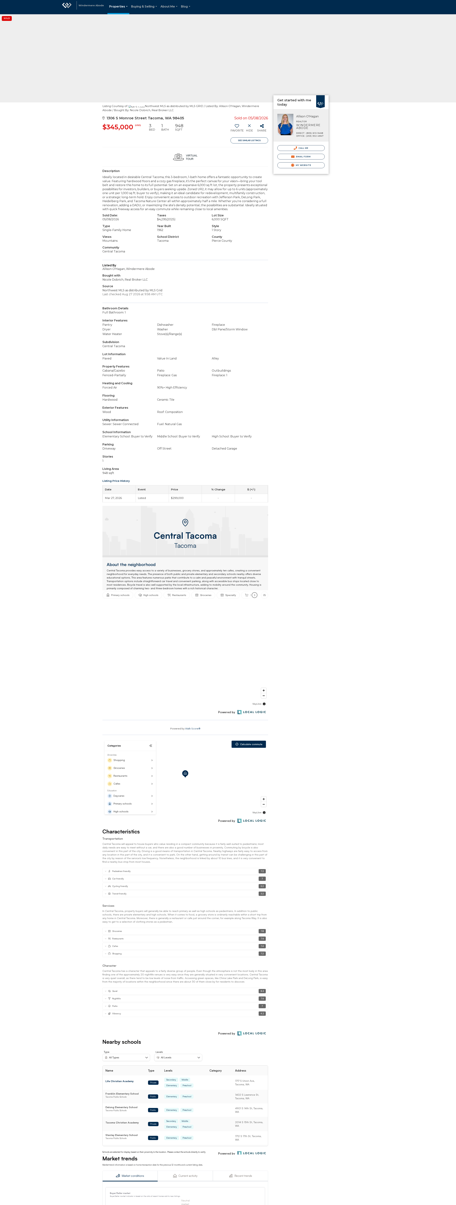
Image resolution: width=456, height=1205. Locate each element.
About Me (169, 9)
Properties (119, 9)
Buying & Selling (144, 9)
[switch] (236, 129)
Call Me (303, 148)
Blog (186, 9)
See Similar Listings (249, 140)
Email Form (303, 156)
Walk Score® (192, 728)
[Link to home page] (67, 7)
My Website (303, 165)
